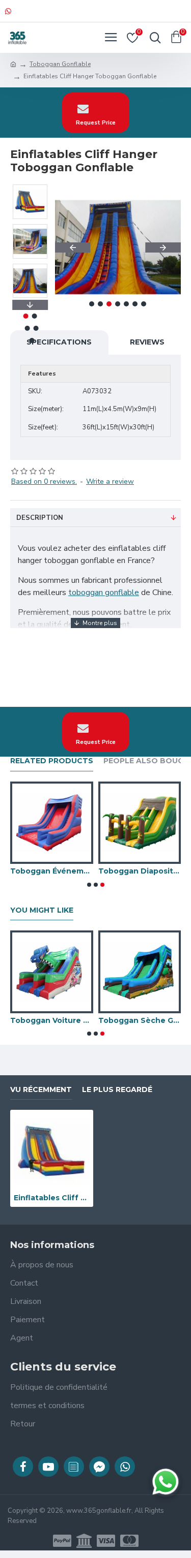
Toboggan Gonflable (60, 64)
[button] (73, 247)
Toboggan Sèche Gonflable (139, 1020)
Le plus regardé (117, 1089)
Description (39, 517)
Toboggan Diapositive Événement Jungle (139, 871)
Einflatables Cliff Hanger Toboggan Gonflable (52, 1197)
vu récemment (41, 1089)
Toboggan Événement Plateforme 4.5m (51, 871)
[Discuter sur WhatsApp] (165, 1482)
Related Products (51, 761)
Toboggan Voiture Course (51, 1020)
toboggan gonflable (103, 592)
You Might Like (41, 910)
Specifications (59, 342)
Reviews (147, 342)
